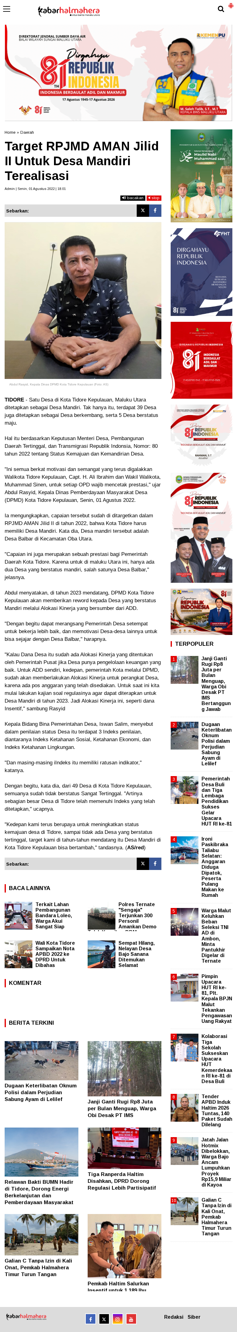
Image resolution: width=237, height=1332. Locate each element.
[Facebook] (155, 210)
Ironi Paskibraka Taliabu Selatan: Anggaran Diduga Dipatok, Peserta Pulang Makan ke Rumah (215, 867)
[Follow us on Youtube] (131, 1318)
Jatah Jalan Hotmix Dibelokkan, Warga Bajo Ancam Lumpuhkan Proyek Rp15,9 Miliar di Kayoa (216, 1162)
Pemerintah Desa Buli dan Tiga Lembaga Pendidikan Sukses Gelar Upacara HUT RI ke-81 (217, 801)
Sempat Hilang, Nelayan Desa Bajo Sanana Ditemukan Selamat (136, 954)
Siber (194, 1317)
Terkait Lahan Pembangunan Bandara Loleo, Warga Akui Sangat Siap (53, 915)
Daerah (27, 132)
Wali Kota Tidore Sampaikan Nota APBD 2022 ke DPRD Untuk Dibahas (55, 954)
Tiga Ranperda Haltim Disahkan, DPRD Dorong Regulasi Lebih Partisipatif (122, 1181)
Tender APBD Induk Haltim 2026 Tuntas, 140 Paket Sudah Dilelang (217, 1110)
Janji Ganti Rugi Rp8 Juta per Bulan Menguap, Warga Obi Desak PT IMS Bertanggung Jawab (216, 684)
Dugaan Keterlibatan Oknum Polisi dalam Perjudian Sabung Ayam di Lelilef (41, 1092)
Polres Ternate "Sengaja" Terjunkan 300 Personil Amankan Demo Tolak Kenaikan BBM (122, 918)
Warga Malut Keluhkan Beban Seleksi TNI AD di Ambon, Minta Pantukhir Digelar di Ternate (216, 936)
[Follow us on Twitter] (104, 1318)
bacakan (134, 197)
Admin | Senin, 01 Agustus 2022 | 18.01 (35, 189)
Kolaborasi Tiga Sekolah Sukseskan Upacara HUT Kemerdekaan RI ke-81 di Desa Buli (217, 1059)
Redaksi (173, 1317)
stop (155, 197)
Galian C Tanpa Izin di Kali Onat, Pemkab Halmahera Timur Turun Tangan (38, 1267)
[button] (231, 3)
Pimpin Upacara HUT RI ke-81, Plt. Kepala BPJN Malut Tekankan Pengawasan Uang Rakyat (217, 999)
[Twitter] (143, 210)
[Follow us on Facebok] (90, 1318)
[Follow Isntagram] (117, 1318)
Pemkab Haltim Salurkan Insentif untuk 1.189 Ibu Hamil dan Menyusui (118, 1290)
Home (10, 132)
